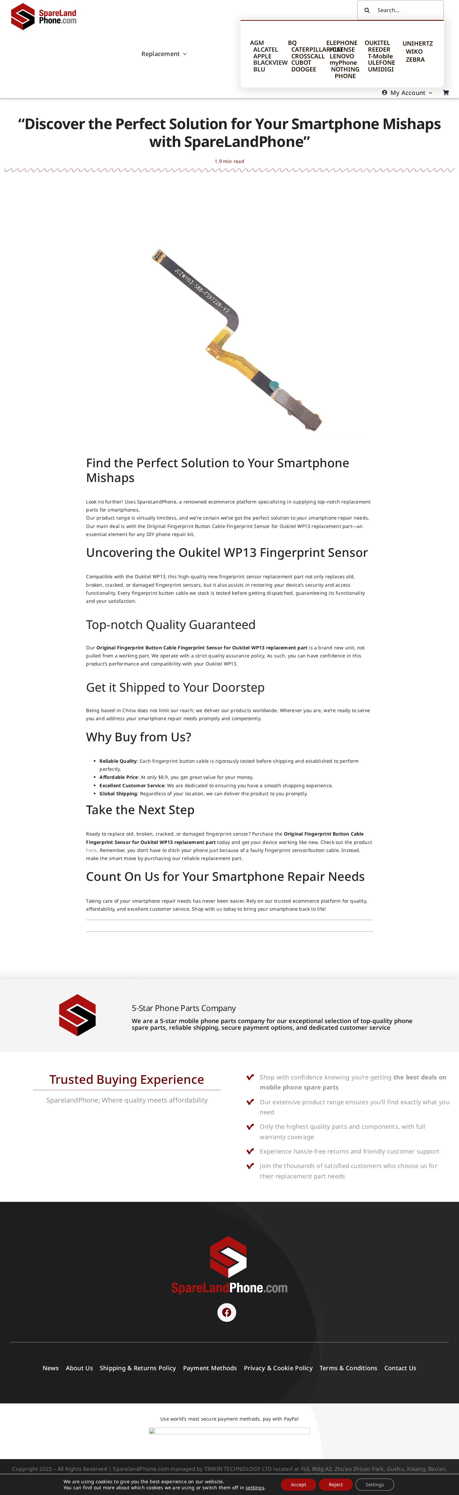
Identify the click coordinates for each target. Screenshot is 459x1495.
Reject (336, 1484)
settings (255, 1488)
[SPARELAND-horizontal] (229, 1237)
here (91, 850)
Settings (375, 1484)
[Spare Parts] (46, 4)
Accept (298, 1484)
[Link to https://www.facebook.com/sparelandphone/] (226, 1312)
